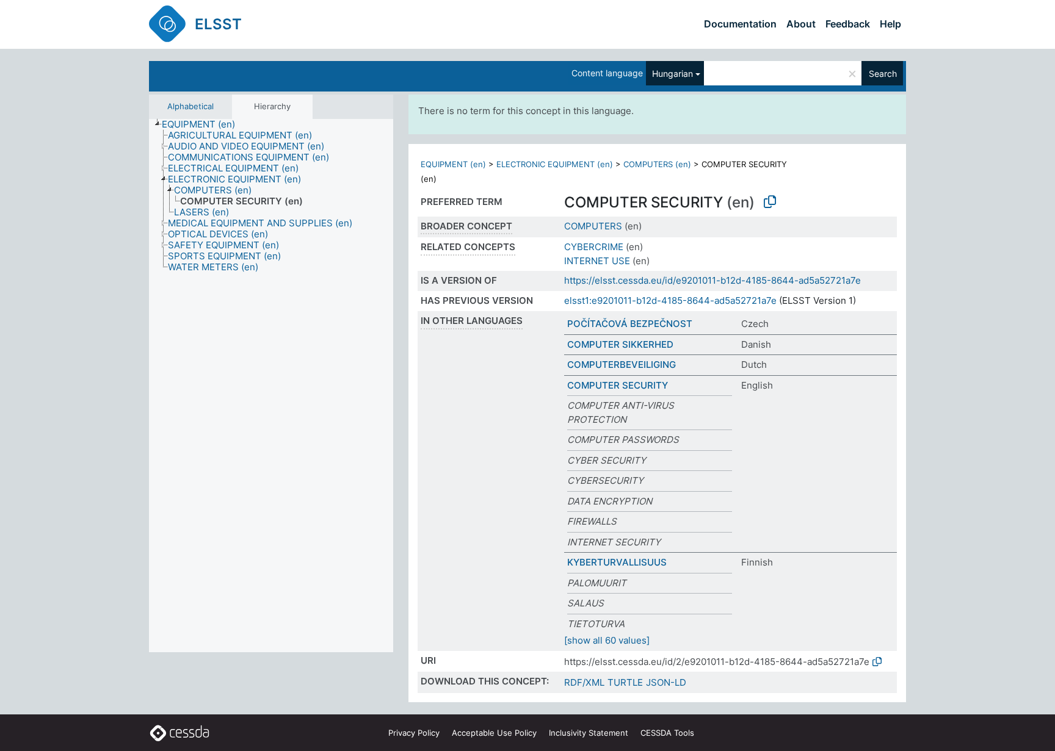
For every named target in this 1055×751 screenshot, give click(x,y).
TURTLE (625, 682)
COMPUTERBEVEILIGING (621, 364)
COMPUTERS (593, 226)
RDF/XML (584, 682)
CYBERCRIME (593, 247)
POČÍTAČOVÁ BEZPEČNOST (629, 323)
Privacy (414, 733)
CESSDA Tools (667, 733)
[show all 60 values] (607, 640)
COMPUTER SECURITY (617, 385)
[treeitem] (203, 124)
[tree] (271, 385)
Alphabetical (190, 106)
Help (890, 24)
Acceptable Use (494, 733)
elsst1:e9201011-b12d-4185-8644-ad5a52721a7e (670, 300)
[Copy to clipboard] (770, 202)
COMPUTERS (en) (657, 164)
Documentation (740, 24)
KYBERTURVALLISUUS (617, 562)
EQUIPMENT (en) (453, 164)
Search (883, 73)
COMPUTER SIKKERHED (620, 344)
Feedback (847, 24)
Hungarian (672, 73)
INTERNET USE (597, 261)
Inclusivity (588, 733)
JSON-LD (666, 682)
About (801, 24)
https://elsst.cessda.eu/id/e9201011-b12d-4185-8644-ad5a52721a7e (712, 280)
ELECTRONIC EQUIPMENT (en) (554, 164)
